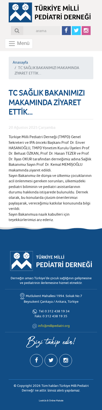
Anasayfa (20, 62)
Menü (22, 43)
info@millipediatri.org (54, 326)
